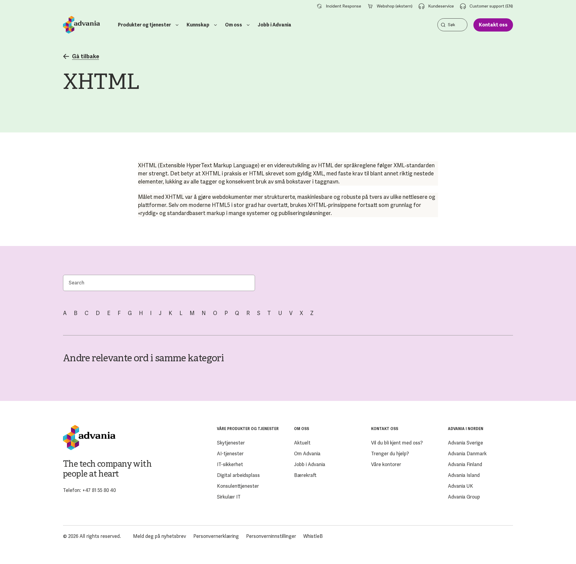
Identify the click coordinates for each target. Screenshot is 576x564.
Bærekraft (305, 475)
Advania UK (460, 486)
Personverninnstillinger (271, 536)
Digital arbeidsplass (238, 475)
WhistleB (313, 536)
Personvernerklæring (216, 536)
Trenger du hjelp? (390, 453)
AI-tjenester (230, 453)
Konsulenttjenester (238, 486)
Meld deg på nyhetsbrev (159, 536)
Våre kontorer (386, 464)
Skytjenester (231, 443)
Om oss (233, 25)
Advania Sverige (465, 443)
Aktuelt (302, 443)
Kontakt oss (493, 25)
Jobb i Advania (274, 25)
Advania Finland (465, 464)
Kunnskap (198, 25)
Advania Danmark (467, 453)
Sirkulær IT (229, 497)
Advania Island (464, 475)
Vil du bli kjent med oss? (397, 443)
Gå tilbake (85, 56)
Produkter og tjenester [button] (144, 25)
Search (443, 25)
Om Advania (307, 453)
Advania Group (464, 497)
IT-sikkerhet (230, 464)
